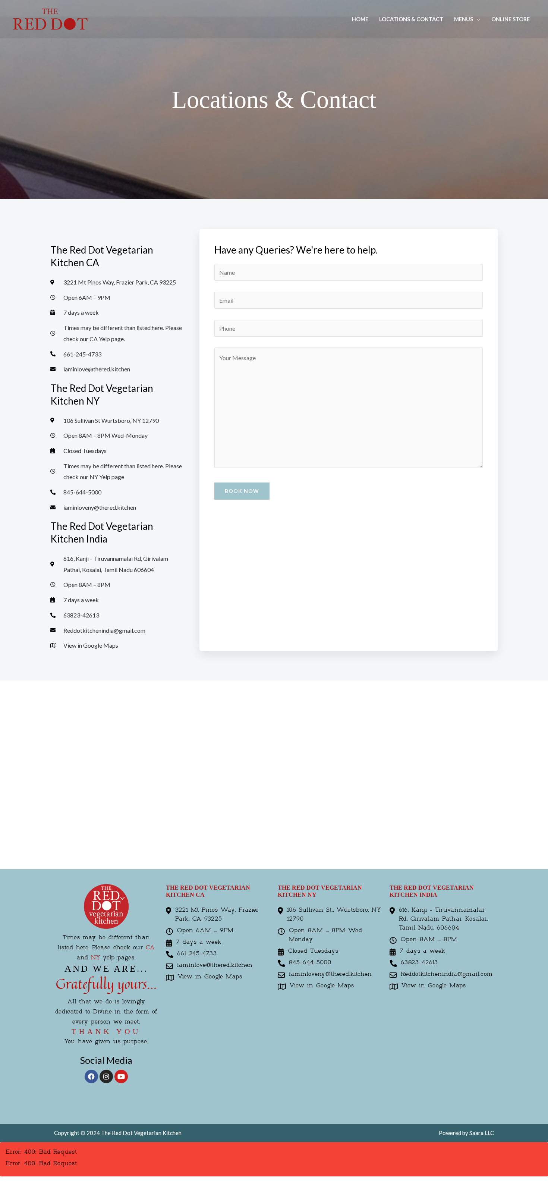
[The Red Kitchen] (50, 18)
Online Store (510, 19)
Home (360, 19)
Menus (463, 19)
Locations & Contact (411, 19)
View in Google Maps (210, 976)
